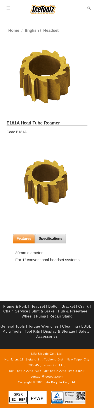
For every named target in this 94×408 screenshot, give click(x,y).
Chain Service (15, 311)
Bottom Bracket (61, 306)
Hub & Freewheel (73, 311)
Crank (83, 306)
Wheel (27, 316)
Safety (84, 331)
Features (24, 238)
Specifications (50, 238)
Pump (41, 316)
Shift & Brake (43, 311)
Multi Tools (11, 331)
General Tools (12, 326)
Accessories (47, 336)
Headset (37, 306)
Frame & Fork (15, 306)
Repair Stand (61, 316)
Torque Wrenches (43, 326)
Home (13, 30)
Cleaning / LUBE (77, 326)
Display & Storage (59, 331)
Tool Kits (32, 331)
